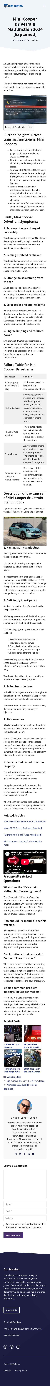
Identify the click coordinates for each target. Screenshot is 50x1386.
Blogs (18, 1076)
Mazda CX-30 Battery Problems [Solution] (22, 828)
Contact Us (11, 1310)
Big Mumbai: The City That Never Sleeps (25, 1080)
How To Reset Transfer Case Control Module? (24, 821)
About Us (7, 1370)
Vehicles (11, 1076)
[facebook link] (18, 1347)
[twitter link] (11, 1347)
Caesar (34, 40)
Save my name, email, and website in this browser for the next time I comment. (25, 1226)
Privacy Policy (21, 1370)
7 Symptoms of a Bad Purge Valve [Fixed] (22, 834)
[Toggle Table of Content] (29, 127)
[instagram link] (5, 1347)
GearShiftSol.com (12, 1364)
